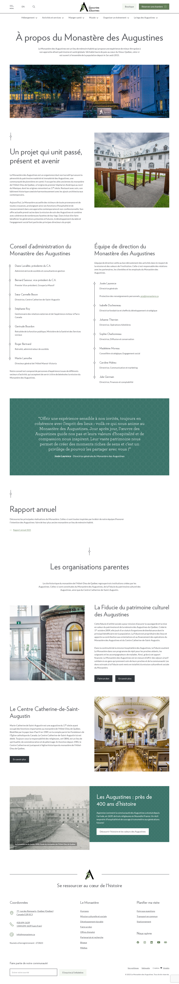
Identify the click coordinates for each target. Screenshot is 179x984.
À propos (84, 911)
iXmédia (166, 968)
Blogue (83, 942)
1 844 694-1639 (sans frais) (29, 926)
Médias (83, 947)
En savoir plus (125, 679)
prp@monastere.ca (150, 296)
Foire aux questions (146, 911)
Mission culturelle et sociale (93, 916)
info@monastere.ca (26, 934)
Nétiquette (146, 968)
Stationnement (144, 921)
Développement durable (91, 921)
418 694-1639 (23, 922)
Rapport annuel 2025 (22, 530)
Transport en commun (147, 916)
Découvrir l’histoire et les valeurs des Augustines (123, 831)
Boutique (129, 7)
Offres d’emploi (87, 932)
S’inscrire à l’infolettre (72, 972)
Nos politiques (133, 968)
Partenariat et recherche (91, 937)
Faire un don (104, 679)
